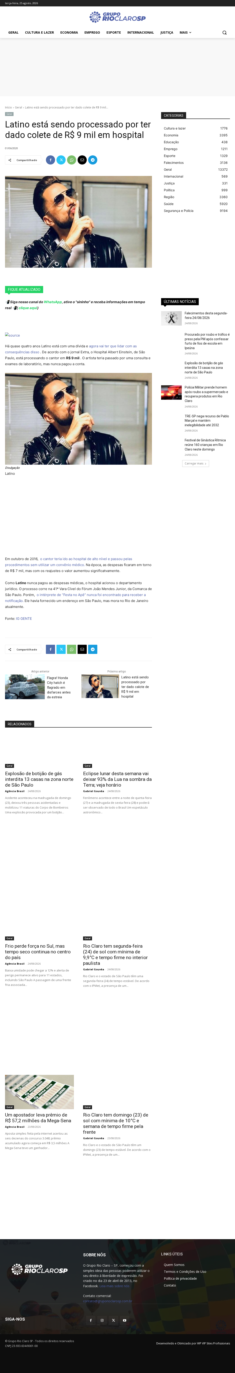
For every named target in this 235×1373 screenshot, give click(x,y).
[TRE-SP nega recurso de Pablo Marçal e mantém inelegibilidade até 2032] (171, 421)
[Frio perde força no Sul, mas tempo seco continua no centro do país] (39, 923)
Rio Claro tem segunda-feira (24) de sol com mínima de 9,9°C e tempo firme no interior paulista (115, 954)
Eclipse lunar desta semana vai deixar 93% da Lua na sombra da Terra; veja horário (117, 779)
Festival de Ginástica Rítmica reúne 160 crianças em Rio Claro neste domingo (205, 444)
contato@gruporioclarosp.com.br (107, 1301)
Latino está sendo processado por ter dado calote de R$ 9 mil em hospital (135, 687)
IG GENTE (24, 618)
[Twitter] (61, 160)
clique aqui (27, 308)
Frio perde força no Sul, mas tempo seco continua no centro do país (38, 951)
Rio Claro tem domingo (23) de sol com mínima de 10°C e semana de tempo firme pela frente (115, 1123)
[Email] (82, 160)
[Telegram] (92, 160)
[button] (224, 32)
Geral (18, 107)
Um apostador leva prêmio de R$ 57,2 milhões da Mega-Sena (38, 1117)
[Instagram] (102, 1320)
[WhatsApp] (71, 160)
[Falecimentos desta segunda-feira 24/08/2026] (171, 318)
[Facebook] (50, 160)
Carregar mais (194, 463)
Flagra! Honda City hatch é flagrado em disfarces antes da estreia (59, 687)
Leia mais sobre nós (114, 1286)
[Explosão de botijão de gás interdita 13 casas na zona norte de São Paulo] (39, 751)
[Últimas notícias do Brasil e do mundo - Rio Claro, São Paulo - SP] (39, 1269)
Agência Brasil (15, 791)
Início (8, 107)
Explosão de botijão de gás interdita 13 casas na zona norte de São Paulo (39, 779)
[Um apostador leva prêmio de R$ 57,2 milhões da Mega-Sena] (39, 1092)
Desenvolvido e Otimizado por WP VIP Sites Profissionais (193, 1343)
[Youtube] (124, 1320)
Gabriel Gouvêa (93, 791)
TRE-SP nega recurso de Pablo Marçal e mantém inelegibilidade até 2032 (207, 420)
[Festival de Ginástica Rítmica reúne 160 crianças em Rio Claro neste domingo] (171, 445)
